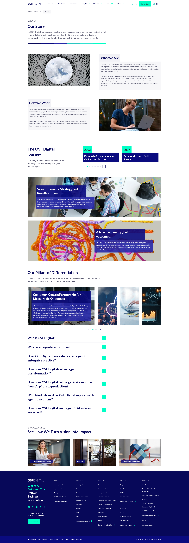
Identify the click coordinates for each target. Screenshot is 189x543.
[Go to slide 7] (97, 166)
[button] (61, 306)
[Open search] (132, 4)
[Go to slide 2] (89, 166)
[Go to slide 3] (95, 329)
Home (30, 11)
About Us (37, 11)
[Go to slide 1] (87, 166)
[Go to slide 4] (92, 166)
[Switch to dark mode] (136, 4)
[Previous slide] (84, 166)
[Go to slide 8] (98, 166)
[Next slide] (104, 166)
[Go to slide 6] (95, 166)
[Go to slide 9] (100, 166)
